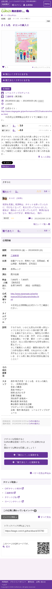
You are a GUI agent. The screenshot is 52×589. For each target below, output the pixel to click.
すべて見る (46, 517)
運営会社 (31, 582)
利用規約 (5, 582)
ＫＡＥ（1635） (16, 198)
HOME (3, 18)
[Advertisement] (26, 570)
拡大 (8, 546)
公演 (9, 18)
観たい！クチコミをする (16, 74)
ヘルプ (4, 585)
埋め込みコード (8, 166)
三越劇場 (9, 96)
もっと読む (46, 157)
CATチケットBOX (13, 488)
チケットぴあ (11, 497)
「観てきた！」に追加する (27, 462)
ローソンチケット (13, 501)
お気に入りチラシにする (42, 67)
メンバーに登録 (9, 517)
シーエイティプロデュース (17, 93)
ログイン (17, 5)
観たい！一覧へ (41, 224)
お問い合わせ (41, 582)
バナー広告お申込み (9, 15)
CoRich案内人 (34, 421)
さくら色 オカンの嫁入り (15, 25)
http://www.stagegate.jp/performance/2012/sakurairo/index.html (25, 296)
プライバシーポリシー (18, 582)
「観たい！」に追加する (27, 455)
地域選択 (5, 4)
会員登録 (29, 5)
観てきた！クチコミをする (17, 80)
